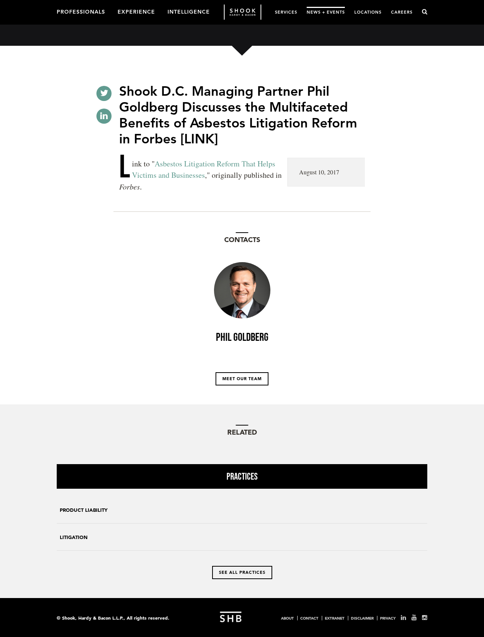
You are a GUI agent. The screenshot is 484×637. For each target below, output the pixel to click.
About (287, 618)
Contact (309, 618)
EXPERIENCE (136, 11)
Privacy (388, 618)
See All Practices (242, 572)
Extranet (334, 618)
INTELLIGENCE (189, 11)
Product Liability (83, 510)
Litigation (74, 537)
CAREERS (402, 11)
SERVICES (286, 11)
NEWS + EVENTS (326, 11)
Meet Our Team (242, 378)
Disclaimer (362, 618)
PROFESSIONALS (81, 11)
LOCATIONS (368, 11)
